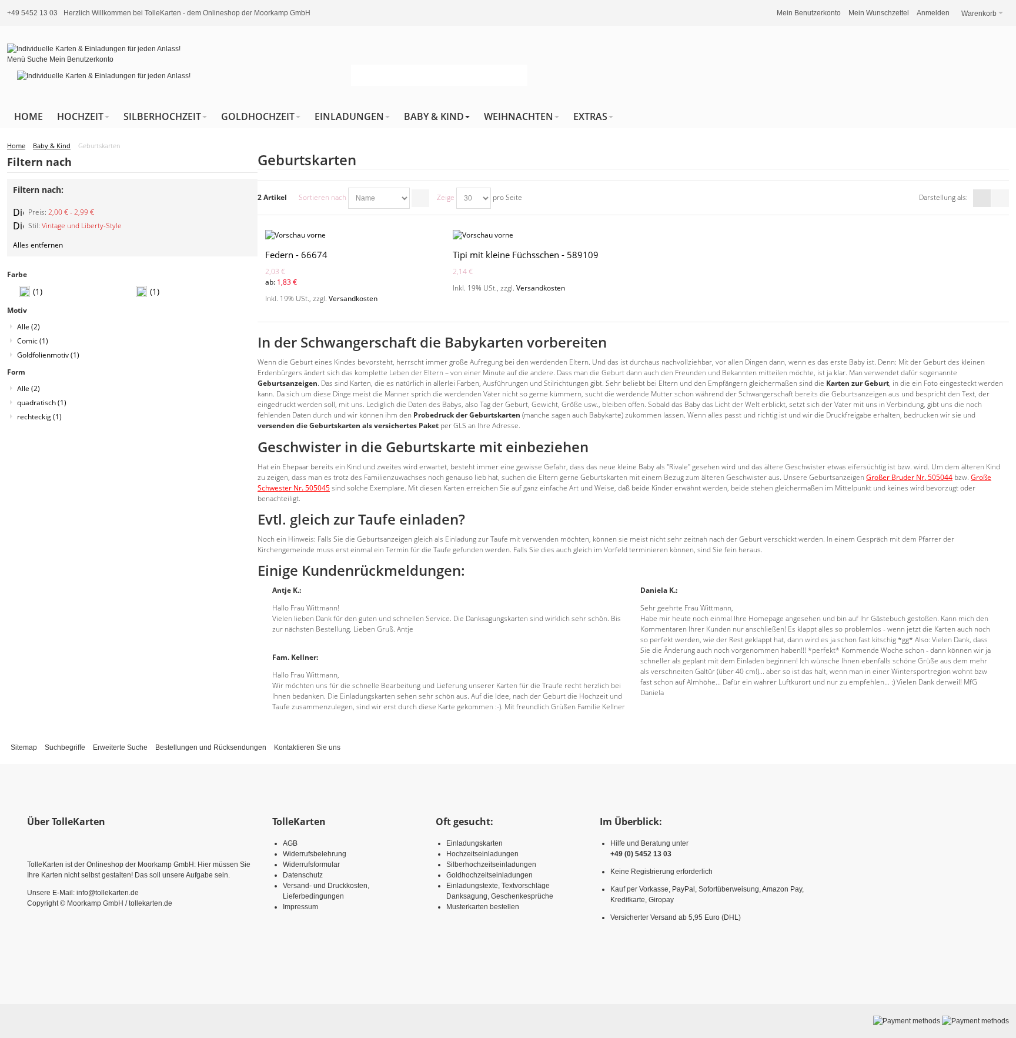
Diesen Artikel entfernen (18, 212)
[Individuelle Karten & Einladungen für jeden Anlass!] (94, 49)
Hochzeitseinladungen (482, 854)
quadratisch (41, 403)
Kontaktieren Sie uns (307, 747)
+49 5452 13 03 (32, 13)
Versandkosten (353, 298)
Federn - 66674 (296, 255)
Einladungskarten (474, 843)
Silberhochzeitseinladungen (491, 864)
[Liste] (1000, 198)
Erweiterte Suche (120, 747)
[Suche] (517, 75)
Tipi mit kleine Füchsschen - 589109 (526, 255)
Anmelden (933, 13)
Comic (32, 341)
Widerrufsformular (311, 864)
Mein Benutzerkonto (809, 13)
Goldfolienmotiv (48, 355)
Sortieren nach (322, 197)
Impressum (300, 907)
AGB (290, 843)
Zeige (445, 197)
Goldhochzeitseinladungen (489, 875)
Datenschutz (303, 875)
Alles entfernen (38, 245)
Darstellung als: (943, 197)
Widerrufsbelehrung (314, 854)
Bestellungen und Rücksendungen (210, 747)
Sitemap (24, 747)
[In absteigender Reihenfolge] (420, 198)
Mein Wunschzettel (878, 13)
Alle (28, 327)
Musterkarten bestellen (482, 907)
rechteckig (39, 417)
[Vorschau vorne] (351, 235)
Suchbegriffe (65, 747)
